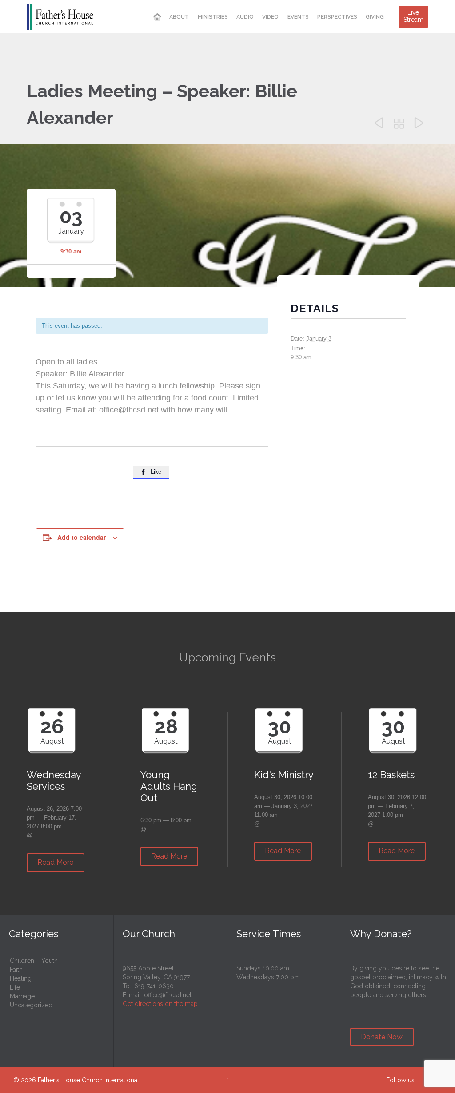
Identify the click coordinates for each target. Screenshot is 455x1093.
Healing (21, 978)
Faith (16, 969)
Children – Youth (34, 960)
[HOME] (157, 17)
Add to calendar (81, 537)
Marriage (22, 996)
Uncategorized (31, 1005)
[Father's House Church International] (60, 16)
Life (15, 987)
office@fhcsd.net (168, 994)
